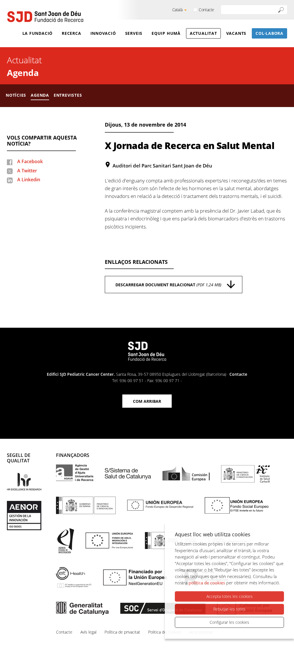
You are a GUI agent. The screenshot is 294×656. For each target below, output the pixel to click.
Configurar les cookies (229, 622)
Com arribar (147, 401)
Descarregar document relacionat (168, 284)
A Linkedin (28, 179)
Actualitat (203, 33)
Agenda (22, 73)
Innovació (103, 33)
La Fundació (37, 33)
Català (177, 9)
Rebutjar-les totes (229, 609)
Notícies (16, 95)
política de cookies (207, 583)
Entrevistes (68, 95)
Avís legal (88, 632)
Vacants (236, 33)
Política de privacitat (122, 632)
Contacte (206, 9)
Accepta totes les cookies (229, 596)
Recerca (71, 33)
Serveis (133, 33)
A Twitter (27, 170)
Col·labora (269, 33)
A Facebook (30, 161)
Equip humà (166, 33)
